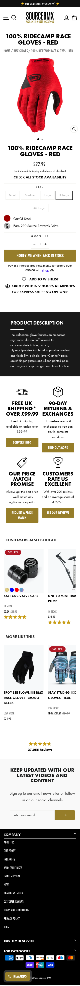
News (6, 884)
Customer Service (19, 941)
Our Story (9, 850)
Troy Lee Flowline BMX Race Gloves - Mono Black (23, 698)
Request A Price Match (22, 515)
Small (12, 195)
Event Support (12, 876)
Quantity (40, 236)
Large (47, 195)
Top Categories (17, 951)
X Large (64, 195)
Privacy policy (12, 918)
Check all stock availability (40, 177)
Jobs (6, 927)
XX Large (39, 208)
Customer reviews (14, 901)
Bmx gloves (21, 50)
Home (7, 50)
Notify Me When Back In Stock (40, 255)
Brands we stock (13, 893)
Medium (30, 195)
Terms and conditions (16, 910)
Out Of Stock (22, 218)
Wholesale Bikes (13, 867)
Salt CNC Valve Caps (21, 596)
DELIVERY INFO (22, 442)
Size (40, 187)
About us (9, 842)
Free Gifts (9, 859)
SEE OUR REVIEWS (58, 512)
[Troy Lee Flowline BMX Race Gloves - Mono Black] (24, 667)
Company (12, 835)
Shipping (34, 171)
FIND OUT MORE (58, 447)
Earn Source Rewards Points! (36, 225)
